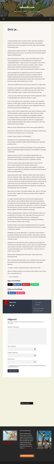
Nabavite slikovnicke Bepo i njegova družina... (10, 442)
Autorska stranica (13, 305)
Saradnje (37, 304)
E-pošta (13, 352)
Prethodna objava (39, 308)
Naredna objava (39, 310)
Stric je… (13, 29)
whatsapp (36, 284)
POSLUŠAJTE (28, 448)
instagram (21, 292)
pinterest (27, 284)
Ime (12, 346)
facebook (18, 284)
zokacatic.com (27, 7)
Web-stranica (11, 359)
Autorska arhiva (10, 305)
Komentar (13, 326)
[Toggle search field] (50, 19)
